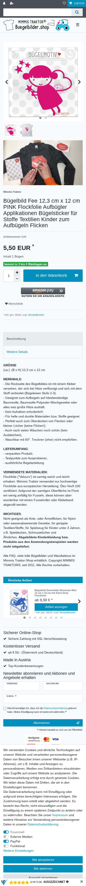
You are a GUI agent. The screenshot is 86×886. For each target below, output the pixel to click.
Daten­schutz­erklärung (43, 824)
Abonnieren (42, 723)
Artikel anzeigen (56, 607)
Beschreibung (16, 338)
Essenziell (17, 832)
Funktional (17, 846)
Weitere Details (17, 352)
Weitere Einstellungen (18, 850)
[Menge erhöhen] (17, 272)
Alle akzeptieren (43, 859)
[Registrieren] (12, 3)
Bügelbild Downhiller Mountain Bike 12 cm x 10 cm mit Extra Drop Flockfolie (56, 593)
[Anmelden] (5, 3)
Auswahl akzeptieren (43, 877)
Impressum (60, 815)
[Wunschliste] (64, 3)
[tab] (43, 338)
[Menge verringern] (17, 279)
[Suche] (77, 12)
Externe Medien (21, 836)
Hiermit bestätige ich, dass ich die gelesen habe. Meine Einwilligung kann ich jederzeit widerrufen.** (42, 710)
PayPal (15, 841)
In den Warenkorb (51, 275)
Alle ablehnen (43, 868)
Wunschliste (15, 303)
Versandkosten (35, 314)
